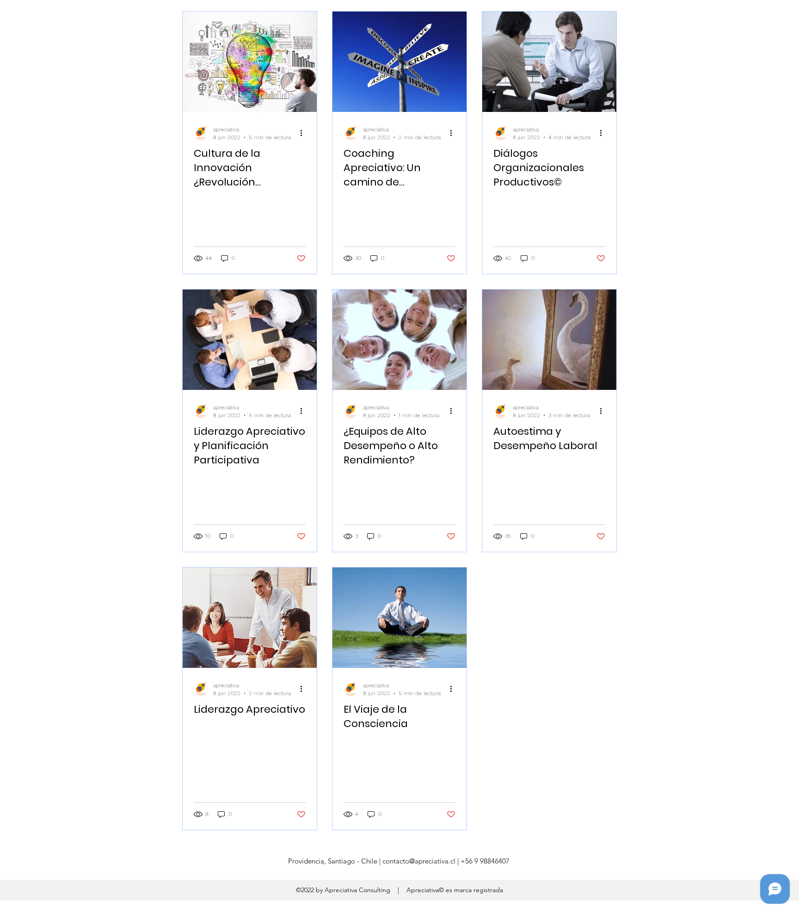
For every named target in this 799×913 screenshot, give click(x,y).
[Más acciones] (304, 132)
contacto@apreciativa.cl (418, 861)
